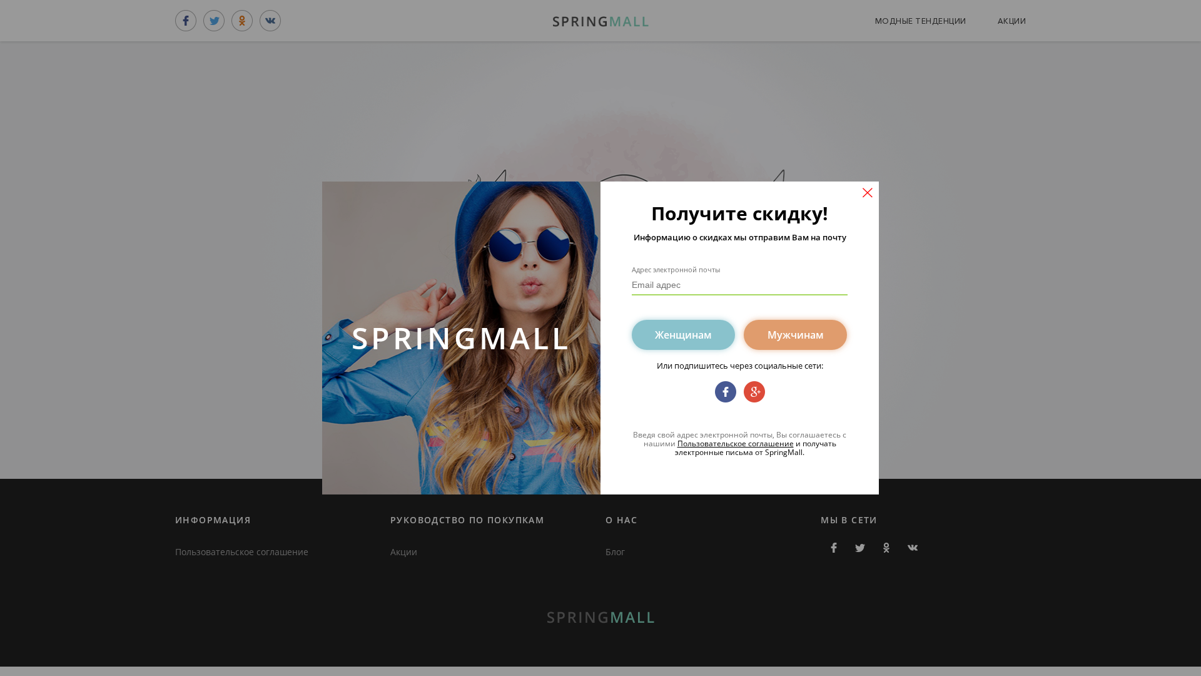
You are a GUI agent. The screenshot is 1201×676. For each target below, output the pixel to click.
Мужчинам (796, 335)
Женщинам (683, 335)
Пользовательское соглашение (735, 443)
